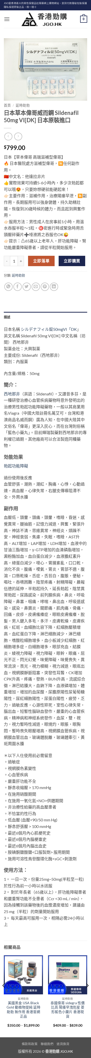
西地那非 (12, 393)
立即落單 (41, 261)
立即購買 (72, 261)
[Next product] (8, 136)
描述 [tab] (7, 317)
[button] (7, 19)
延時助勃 (23, 105)
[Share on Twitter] (26, 287)
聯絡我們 (47, 1044)
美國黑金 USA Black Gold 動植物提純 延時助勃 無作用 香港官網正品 (23, 1009)
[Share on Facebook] (17, 287)
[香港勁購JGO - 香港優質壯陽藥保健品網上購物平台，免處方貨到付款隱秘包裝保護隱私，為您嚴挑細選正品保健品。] (45, 19)
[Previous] (4, 996)
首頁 (7, 105)
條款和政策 (30, 1044)
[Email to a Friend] (36, 287)
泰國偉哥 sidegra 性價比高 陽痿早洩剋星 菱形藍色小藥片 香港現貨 (68, 1009)
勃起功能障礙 (16, 465)
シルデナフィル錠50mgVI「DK (49, 329)
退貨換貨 (63, 1044)
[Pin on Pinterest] (45, 287)
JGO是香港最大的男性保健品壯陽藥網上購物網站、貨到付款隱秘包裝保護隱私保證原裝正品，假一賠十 (45, 5)
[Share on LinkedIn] (54, 287)
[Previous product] (18, 136)
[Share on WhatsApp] (8, 287)
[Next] (87, 996)
